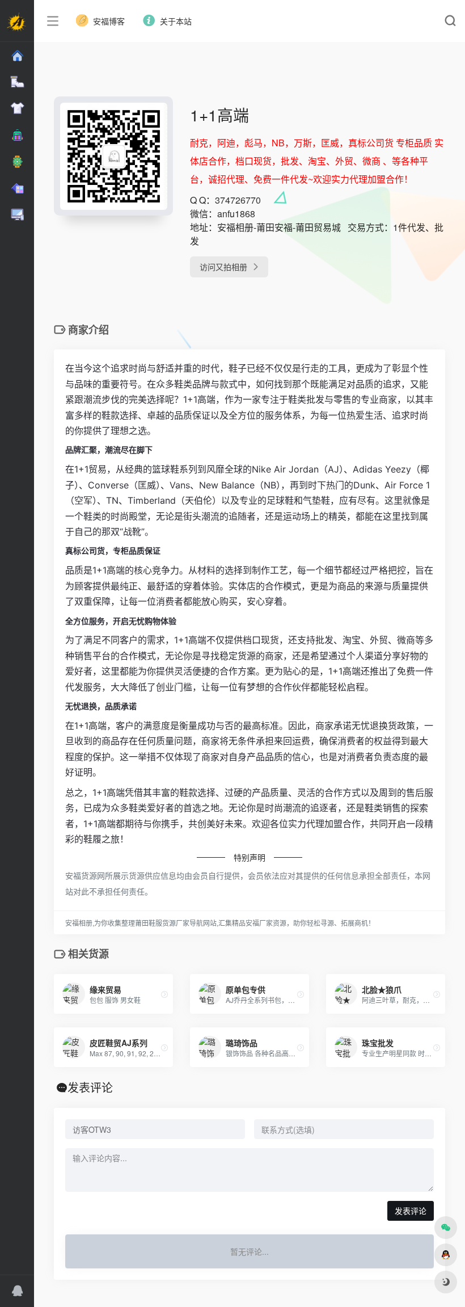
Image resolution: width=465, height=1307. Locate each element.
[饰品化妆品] (17, 188)
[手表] (17, 162)
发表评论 (410, 1210)
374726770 (238, 199)
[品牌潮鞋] (17, 82)
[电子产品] (17, 214)
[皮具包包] (17, 135)
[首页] (17, 56)
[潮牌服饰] (17, 108)
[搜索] (450, 21)
